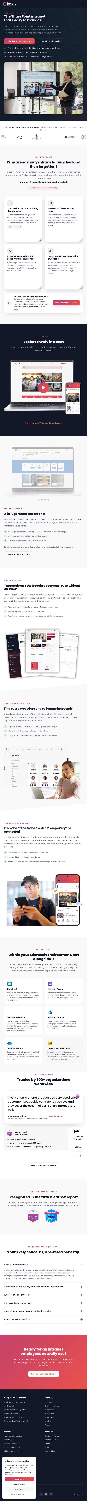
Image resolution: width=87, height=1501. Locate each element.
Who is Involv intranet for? (17, 1319)
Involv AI (48, 1421)
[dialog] (19, 1478)
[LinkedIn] (41, 1494)
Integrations (50, 1410)
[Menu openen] (82, 4)
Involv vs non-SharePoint (14, 1417)
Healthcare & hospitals (13, 1436)
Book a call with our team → (66, 303)
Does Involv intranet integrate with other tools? (27, 1311)
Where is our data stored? (17, 1294)
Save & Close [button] (19, 1484)
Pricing (47, 1425)
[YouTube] (46, 1494)
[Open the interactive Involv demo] (43, 388)
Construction (9, 1440)
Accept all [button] (19, 1479)
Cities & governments (12, 1451)
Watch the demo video (51, 41)
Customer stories (52, 1436)
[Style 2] (42, 500)
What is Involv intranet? (16, 1264)
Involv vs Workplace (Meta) (15, 1410)
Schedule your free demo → (19, 41)
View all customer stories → (43, 1165)
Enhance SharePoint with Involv (16, 1421)
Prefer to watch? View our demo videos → (43, 423)
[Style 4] (48, 500)
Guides (48, 1443)
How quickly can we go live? (17, 1303)
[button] (19, 1494)
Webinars (48, 1447)
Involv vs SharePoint (12, 1413)
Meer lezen (9, 1474)
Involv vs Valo (9, 1406)
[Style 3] (45, 500)
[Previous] (74, 1156)
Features (48, 1402)
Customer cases (51, 1440)
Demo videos (50, 1451)
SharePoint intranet (52, 1406)
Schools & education (12, 1443)
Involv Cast (49, 1417)
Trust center (78, 1495)
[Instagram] (51, 1494)
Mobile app (49, 1413)
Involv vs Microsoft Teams (14, 1402)
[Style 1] (39, 500)
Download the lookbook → (18, 554)
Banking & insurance (12, 1447)
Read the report (55, 1116)
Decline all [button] (19, 1489)
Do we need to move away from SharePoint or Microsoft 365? (34, 1286)
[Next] (80, 1156)
